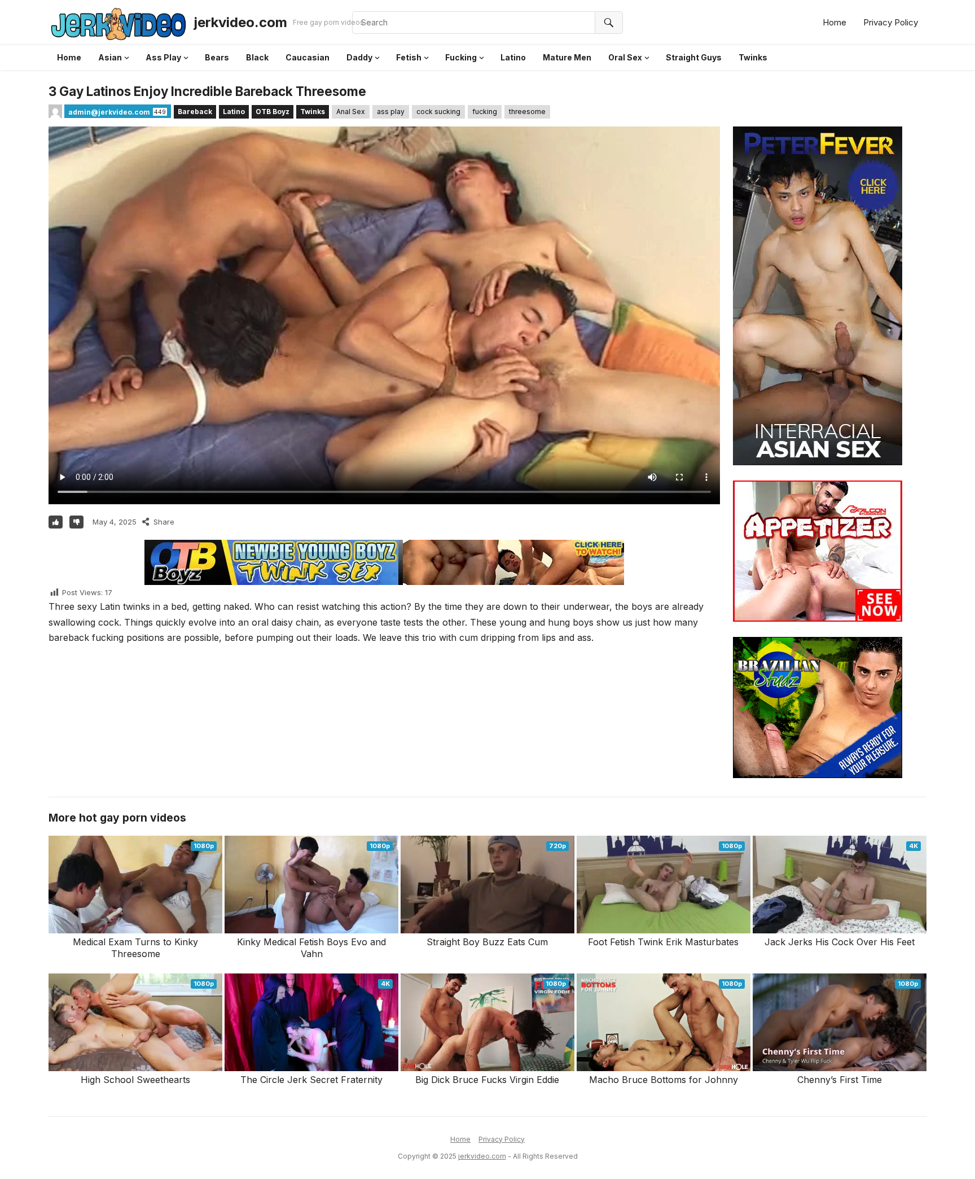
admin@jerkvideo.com (109, 112)
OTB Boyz (272, 111)
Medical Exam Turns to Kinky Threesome (135, 947)
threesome (527, 111)
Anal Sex (350, 111)
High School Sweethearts (135, 1079)
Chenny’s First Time (839, 1079)
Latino (513, 57)
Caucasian (308, 57)
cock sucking (438, 111)
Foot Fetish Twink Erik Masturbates (663, 941)
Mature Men (567, 57)
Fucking (461, 57)
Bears (217, 57)
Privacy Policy (890, 22)
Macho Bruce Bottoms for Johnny (663, 1079)
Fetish (408, 57)
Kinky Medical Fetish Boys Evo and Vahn (311, 947)
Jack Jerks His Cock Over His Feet (840, 941)
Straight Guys (694, 57)
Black (257, 57)
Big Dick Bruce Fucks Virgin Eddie (487, 1079)
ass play (391, 111)
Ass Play (163, 57)
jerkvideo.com (240, 22)
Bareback (195, 111)
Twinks (753, 57)
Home (834, 22)
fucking (484, 111)
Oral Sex (625, 57)
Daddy (359, 57)
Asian (110, 57)
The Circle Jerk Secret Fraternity (311, 1079)
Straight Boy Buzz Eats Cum (487, 941)
